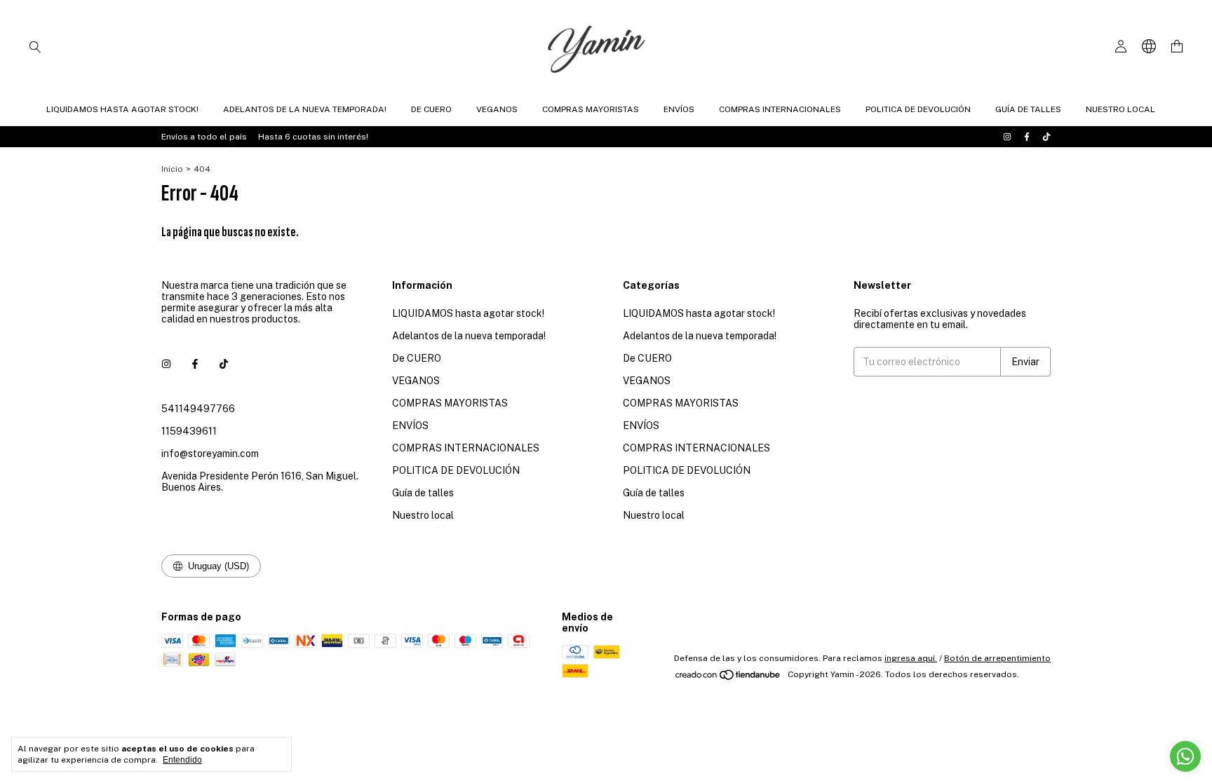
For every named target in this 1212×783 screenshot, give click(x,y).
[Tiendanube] (728, 678)
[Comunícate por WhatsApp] (1185, 756)
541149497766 (198, 408)
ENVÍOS (679, 109)
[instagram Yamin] (1007, 137)
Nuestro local (1120, 109)
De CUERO (431, 109)
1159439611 (189, 431)
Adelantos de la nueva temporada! (304, 109)
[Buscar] (35, 46)
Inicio (172, 169)
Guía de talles (1028, 109)
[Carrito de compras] (1177, 46)
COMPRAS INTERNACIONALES (780, 109)
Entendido (182, 760)
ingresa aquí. (910, 658)
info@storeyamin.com (210, 453)
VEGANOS (497, 109)
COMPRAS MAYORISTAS (590, 109)
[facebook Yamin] (1027, 137)
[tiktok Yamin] (1046, 137)
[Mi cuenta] (1121, 46)
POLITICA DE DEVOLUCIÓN (918, 109)
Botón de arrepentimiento (997, 658)
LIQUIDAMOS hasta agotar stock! (122, 109)
